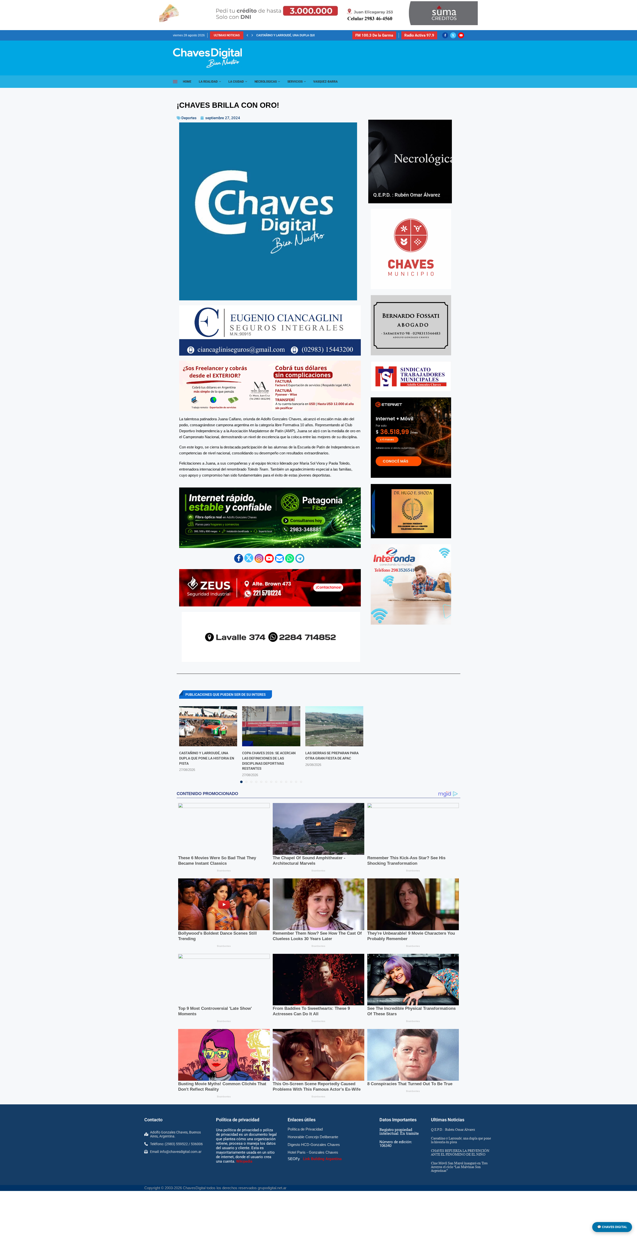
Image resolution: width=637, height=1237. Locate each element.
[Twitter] (453, 35)
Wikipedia (244, 1161)
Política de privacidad (237, 1119)
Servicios (295, 81)
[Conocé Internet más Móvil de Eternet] (411, 437)
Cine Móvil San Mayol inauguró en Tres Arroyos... (295, 35)
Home (187, 81)
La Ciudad (236, 81)
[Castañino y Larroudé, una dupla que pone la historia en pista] (208, 726)
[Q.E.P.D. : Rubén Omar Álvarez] (410, 161)
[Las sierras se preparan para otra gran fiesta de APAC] (334, 726)
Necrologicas (266, 81)
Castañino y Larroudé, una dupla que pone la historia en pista (206, 758)
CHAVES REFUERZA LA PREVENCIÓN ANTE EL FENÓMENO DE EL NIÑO (460, 1152)
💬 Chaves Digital (612, 1227)
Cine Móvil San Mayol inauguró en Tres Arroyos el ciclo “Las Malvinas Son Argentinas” (459, 1167)
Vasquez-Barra (325, 81)
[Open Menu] (175, 81)
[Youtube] (461, 35)
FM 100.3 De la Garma (374, 35)
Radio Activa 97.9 (419, 35)
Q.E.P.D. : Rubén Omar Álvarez (406, 195)
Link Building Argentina (322, 1159)
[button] (247, 35)
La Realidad (208, 81)
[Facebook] (445, 35)
